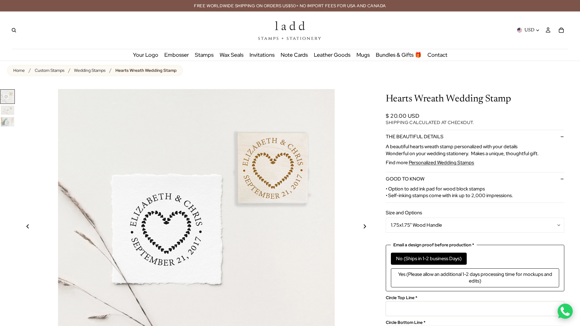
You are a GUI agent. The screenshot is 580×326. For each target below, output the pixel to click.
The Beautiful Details (414, 136)
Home (19, 70)
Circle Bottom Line (406, 322)
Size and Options (404, 212)
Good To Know (405, 179)
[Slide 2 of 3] (7, 110)
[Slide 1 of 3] (7, 96)
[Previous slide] (24, 227)
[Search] (14, 30)
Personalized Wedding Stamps (441, 162)
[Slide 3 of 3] (7, 121)
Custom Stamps (49, 70)
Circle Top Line (401, 297)
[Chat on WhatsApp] (565, 311)
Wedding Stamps (89, 70)
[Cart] (561, 30)
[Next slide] (368, 227)
